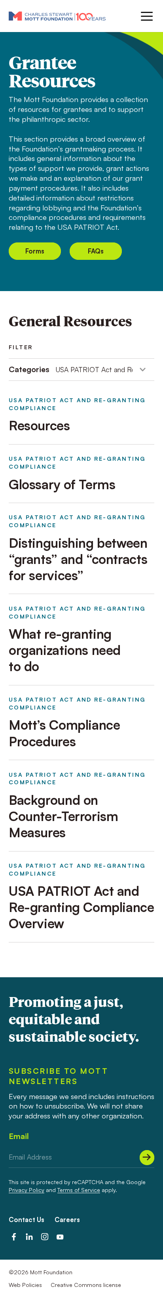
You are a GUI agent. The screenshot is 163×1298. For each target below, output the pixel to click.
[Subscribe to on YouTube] (60, 1237)
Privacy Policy (26, 1189)
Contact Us (26, 1219)
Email (19, 1136)
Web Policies (25, 1284)
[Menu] (146, 16)
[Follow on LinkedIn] (29, 1237)
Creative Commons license (86, 1284)
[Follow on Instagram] (45, 1237)
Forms (34, 251)
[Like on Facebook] (14, 1237)
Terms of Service (78, 1189)
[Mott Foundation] (57, 16)
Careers (67, 1219)
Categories (29, 369)
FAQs (96, 251)
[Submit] (147, 1157)
